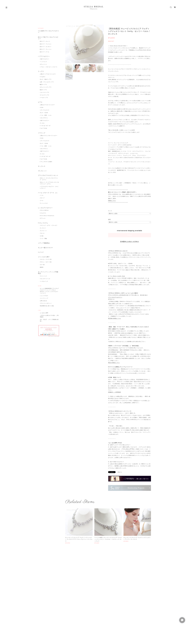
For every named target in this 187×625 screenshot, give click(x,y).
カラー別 (42, 264)
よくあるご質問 (44, 313)
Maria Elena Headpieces (47, 215)
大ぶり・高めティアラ (46, 79)
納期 (109, 219)
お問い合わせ (43, 300)
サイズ (110, 210)
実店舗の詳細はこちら (114, 318)
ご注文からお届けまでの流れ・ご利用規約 (49, 316)
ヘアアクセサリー (44, 56)
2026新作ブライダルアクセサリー (48, 31)
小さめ (41, 107)
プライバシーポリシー (46, 303)
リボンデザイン (44, 118)
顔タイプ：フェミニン (46, 44)
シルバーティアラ (44, 92)
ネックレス (41, 166)
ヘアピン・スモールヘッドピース (48, 67)
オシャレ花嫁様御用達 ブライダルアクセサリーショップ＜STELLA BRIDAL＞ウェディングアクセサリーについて (49, 291)
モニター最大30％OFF (45, 247)
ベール (41, 195)
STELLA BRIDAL (44, 210)
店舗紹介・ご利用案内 (114, 392)
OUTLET (41, 252)
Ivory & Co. (43, 213)
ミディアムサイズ (44, 110)
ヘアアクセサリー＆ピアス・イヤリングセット (49, 187)
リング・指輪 (43, 238)
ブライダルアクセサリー (115, 297)
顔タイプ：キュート (45, 41)
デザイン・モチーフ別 (46, 262)
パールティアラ (44, 97)
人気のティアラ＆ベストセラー (48, 74)
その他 (41, 236)
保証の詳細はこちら (114, 362)
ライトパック (43, 276)
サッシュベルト (44, 203)
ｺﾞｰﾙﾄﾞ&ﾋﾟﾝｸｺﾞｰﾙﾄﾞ (45, 125)
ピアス (40, 102)
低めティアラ (43, 89)
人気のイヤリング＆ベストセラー (48, 135)
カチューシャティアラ (46, 87)
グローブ (42, 198)
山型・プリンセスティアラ (47, 82)
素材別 (41, 267)
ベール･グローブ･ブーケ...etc (48, 193)
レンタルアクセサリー (45, 208)
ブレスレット (42, 171)
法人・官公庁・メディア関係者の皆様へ (49, 320)
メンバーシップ (44, 298)
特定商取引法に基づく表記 (47, 305)
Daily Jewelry (43, 223)
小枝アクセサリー (44, 59)
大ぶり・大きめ (44, 112)
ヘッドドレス (43, 61)
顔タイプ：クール (44, 52)
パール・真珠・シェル (46, 115)
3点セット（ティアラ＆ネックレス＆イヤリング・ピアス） (49, 183)
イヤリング (41, 133)
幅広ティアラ (43, 84)
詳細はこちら (112, 200)
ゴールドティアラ (44, 95)
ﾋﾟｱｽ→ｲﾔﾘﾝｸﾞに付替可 (46, 161)
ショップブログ (44, 295)
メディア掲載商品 (44, 243)
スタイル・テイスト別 (46, 259)
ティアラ (41, 71)
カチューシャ (43, 64)
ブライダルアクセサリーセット (48, 175)
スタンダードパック (45, 278)
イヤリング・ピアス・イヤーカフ (48, 225)
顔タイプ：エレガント (46, 46)
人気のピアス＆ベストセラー (47, 104)
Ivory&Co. (42, 76)
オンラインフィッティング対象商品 (48, 272)
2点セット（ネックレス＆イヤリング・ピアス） (49, 178)
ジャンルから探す (44, 257)
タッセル (42, 123)
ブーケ (41, 200)
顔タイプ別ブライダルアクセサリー (48, 38)
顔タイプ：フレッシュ (46, 49)
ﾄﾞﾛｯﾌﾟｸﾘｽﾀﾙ (43, 128)
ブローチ (42, 233)
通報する (120, 472)
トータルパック (44, 281)
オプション (43, 218)
